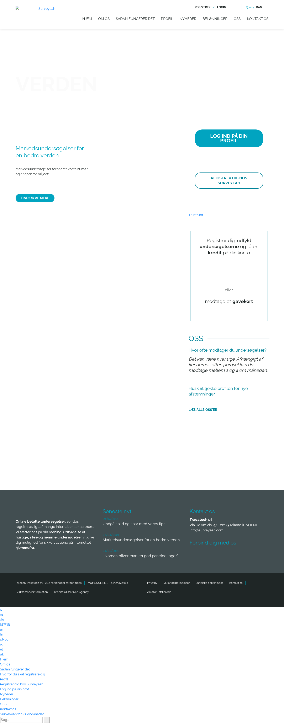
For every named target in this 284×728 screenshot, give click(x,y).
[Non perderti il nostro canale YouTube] (256, 555)
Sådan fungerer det (135, 19)
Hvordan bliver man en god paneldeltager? (141, 556)
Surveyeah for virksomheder (22, 714)
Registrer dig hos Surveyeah (21, 684)
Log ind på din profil (15, 689)
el (1, 649)
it (1, 609)
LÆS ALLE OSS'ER (203, 410)
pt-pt (4, 639)
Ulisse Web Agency (76, 592)
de (2, 619)
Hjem (87, 19)
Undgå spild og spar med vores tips (134, 524)
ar (1, 629)
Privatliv (152, 582)
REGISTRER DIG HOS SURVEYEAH (229, 180)
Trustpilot (196, 215)
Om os (104, 19)
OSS (237, 19)
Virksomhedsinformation (32, 592)
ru (1, 644)
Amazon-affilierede (159, 592)
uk (2, 654)
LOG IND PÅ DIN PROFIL (229, 138)
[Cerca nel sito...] (235, 7)
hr (1, 634)
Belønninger (215, 19)
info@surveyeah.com (206, 530)
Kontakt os (257, 19)
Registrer (202, 7)
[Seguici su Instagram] (241, 555)
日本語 (5, 624)
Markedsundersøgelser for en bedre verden (141, 540)
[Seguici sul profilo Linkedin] (226, 555)
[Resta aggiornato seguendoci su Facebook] (195, 555)
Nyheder (188, 19)
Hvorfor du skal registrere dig (22, 674)
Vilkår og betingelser (176, 582)
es (2, 614)
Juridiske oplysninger (209, 582)
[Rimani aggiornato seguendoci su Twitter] (210, 555)
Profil (167, 19)
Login (221, 7)
